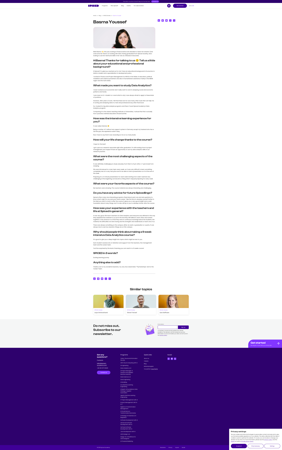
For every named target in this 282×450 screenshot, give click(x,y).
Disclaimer (163, 447)
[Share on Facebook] (102, 279)
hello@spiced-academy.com (102, 364)
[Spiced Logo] (93, 6)
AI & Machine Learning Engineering (126, 385)
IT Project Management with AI (129, 400)
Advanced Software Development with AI (126, 423)
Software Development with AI (129, 420)
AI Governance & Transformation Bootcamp (128, 412)
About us (146, 358)
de (190, 6)
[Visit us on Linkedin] (175, 359)
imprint (233, 441)
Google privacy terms (247, 441)
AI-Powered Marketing (126, 441)
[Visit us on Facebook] (172, 359)
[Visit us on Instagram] (168, 359)
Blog (122, 6)
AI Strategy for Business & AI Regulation (128, 416)
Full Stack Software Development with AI (126, 428)
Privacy (170, 447)
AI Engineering (124, 365)
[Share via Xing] (98, 279)
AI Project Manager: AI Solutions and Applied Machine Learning (126, 372)
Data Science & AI (125, 377)
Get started (180, 6)
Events (129, 6)
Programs (105, 6)
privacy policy (163, 335)
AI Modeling (123, 382)
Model (183, 447)
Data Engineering (125, 379)
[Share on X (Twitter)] (106, 279)
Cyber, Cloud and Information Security (128, 359)
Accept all (239, 446)
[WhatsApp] (169, 5)
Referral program (149, 366)
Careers (146, 361)
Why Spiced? (114, 6)
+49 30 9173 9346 (102, 368)
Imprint (177, 447)
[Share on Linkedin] (94, 279)
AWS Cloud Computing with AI (128, 363)
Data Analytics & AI (125, 368)
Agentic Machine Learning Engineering (127, 396)
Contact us (155, 1)
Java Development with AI (127, 431)
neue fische (154, 369)
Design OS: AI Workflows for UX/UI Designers (128, 437)
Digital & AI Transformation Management (128, 407)
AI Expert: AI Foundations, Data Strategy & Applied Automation (128, 391)
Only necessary (255, 446)
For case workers (139, 6)
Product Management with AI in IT (128, 403)
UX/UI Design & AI (125, 434)
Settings (272, 446)
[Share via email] (110, 279)
